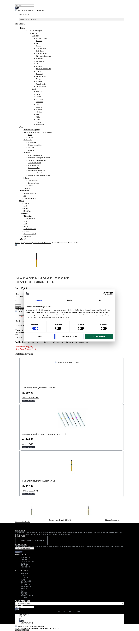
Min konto (24, 615)
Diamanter (27, 152)
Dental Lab (25, 190)
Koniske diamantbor (34, 163)
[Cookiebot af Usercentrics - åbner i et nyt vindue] (104, 293)
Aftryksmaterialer (41, 38)
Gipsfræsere (31, 147)
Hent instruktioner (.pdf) (26, 349)
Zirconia (30, 185)
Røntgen (38, 79)
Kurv (25, 221)
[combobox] (69, 603)
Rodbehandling (41, 76)
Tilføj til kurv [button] (28, 401)
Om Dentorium (27, 561)
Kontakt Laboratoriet (30, 198)
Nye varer (37, 30)
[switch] (58, 328)
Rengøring (39, 74)
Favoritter (28, 216)
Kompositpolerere (33, 183)
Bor (37, 43)
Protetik (38, 71)
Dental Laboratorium (30, 193)
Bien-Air (38, 91)
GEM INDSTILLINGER (69, 336)
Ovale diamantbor (33, 165)
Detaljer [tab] (69, 300)
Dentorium (39, 102)
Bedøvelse (39, 41)
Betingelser (27, 236)
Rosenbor (31, 150)
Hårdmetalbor (28, 140)
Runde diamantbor (33, 168)
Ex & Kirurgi (40, 51)
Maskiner (39, 66)
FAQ (22, 201)
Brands (34, 89)
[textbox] (69, 603)
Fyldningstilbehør (41, 53)
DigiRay (38, 104)
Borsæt (30, 135)
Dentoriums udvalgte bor (31, 130)
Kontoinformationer (30, 229)
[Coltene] (18, 311)
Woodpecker (40, 124)
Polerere (26, 178)
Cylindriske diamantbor (35, 155)
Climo (38, 94)
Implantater (39, 58)
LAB (37, 64)
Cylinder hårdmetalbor (35, 145)
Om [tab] (100, 300)
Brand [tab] (21, 317)
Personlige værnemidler (43, 69)
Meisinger (39, 107)
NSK (37, 114)
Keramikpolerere (33, 180)
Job (25, 196)
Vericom (38, 122)
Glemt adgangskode (30, 234)
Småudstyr (39, 81)
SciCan (38, 117)
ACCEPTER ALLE (98, 336)
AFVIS (40, 336)
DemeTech (39, 99)
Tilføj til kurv (21, 307)
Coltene (38, 97)
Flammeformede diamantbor (37, 160)
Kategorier (35, 36)
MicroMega (39, 109)
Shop (23, 28)
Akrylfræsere (32, 142)
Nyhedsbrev (27, 211)
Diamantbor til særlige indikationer (39, 158)
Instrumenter (40, 61)
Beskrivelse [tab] (23, 315)
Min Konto (24, 213)
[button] (20, 24)
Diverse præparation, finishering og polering (38, 132)
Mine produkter (30, 218)
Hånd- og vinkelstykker (43, 56)
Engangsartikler (41, 48)
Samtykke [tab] (39, 300)
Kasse (25, 224)
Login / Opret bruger (31, 540)
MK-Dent (39, 112)
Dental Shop (26, 558)
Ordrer (26, 226)
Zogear (38, 119)
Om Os (26, 208)
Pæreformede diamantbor (36, 173)
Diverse (38, 46)
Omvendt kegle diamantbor (36, 170)
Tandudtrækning (41, 84)
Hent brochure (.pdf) (24, 346)
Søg (17, 8)
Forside (17, 243)
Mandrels (27, 188)
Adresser (26, 231)
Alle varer (35, 33)
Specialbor (31, 137)
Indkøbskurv (26, 623)
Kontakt (26, 203)
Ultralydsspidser (41, 86)
